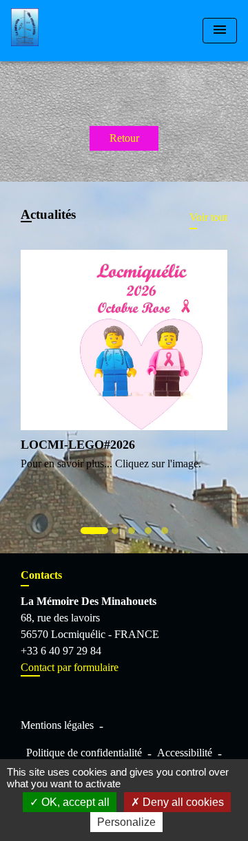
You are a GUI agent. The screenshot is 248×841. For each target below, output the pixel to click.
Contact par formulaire (69, 667)
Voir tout (208, 217)
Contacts (41, 575)
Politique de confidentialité (84, 752)
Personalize (126, 822)
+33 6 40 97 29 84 (61, 651)
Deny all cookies (182, 802)
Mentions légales (57, 725)
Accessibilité (184, 752)
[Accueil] (62, 30)
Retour (124, 138)
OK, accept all (74, 802)
